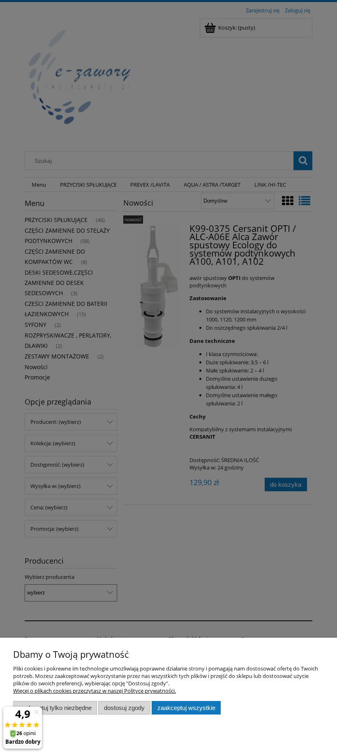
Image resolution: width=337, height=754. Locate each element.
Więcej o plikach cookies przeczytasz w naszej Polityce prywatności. (94, 690)
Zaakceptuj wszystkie (186, 707)
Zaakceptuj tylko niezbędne (55, 707)
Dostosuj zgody (124, 707)
